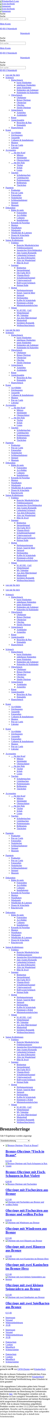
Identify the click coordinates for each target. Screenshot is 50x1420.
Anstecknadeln (17, 120)
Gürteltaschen (23, 177)
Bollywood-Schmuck (26, 283)
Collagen (21, 218)
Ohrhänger (21, 97)
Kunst (8, 130)
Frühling (15, 243)
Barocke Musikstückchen (28, 245)
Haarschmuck (17, 127)
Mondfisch (10, 1347)
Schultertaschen (23, 175)
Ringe (13, 117)
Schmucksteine (12, 1349)
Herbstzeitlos (22, 298)
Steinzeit (20, 295)
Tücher (20, 165)
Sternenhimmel (23, 270)
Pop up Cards (17, 145)
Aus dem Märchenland (27, 318)
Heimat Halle (22, 285)
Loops (19, 170)
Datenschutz (11, 1342)
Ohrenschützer (23, 160)
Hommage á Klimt (25, 1010)
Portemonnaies (23, 180)
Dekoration (10, 208)
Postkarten (15, 190)
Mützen (20, 155)
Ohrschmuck (16, 95)
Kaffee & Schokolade (26, 300)
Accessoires (11, 150)
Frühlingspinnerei (24, 955)
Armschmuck (17, 110)
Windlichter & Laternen (21, 233)
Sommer (14, 265)
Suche (2, 14)
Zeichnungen (17, 135)
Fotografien (16, 195)
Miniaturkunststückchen (27, 305)
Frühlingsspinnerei (25, 248)
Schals (19, 167)
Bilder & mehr (17, 210)
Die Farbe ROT (24, 273)
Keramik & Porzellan (20, 223)
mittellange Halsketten (26, 602)
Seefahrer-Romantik (25, 323)
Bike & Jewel (23, 263)
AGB (8, 1325)
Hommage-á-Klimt (25, 303)
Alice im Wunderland (26, 260)
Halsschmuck (17, 80)
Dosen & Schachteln (20, 235)
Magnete (15, 205)
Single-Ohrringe (24, 107)
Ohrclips (20, 105)
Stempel (14, 203)
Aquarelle (15, 137)
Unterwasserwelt (24, 280)
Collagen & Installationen (22, 140)
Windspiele (16, 230)
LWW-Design (24, 1369)
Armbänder (22, 115)
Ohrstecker (21, 102)
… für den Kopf (18, 152)
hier (10, 1394)
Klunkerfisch (40, 1369)
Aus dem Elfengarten (26, 258)
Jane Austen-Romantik (27, 253)
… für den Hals (18, 162)
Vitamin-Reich (23, 275)
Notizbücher (16, 197)
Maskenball (22, 320)
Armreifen (21, 112)
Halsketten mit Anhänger (27, 90)
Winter (14, 308)
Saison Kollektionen (14, 240)
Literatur (15, 147)
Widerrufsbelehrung (14, 1322)
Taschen (14, 172)
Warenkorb (25, 33)
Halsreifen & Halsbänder (27, 609)
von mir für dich (13, 75)
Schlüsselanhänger (19, 200)
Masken (14, 142)
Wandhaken (16, 228)
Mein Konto (5, 24)
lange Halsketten (24, 87)
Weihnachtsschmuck (26, 325)
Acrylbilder (16, 132)
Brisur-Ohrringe (24, 100)
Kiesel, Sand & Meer (26, 293)
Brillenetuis (22, 182)
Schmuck (10, 77)
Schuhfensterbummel (26, 278)
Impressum (10, 1317)
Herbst (14, 288)
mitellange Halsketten (26, 85)
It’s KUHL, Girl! (24, 310)
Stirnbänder (22, 157)
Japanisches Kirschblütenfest (29, 250)
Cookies (9, 1344)
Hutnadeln (21, 125)
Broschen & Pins (24, 122)
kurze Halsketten (24, 82)
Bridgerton (21, 268)
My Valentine (22, 315)
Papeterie (10, 187)
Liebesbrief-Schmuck (26, 255)
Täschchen (21, 185)
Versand (9, 1320)
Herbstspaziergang (25, 290)
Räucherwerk (17, 238)
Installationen (22, 220)
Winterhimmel (23, 313)
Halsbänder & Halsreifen (27, 92)
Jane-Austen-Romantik (27, 960)
